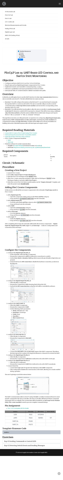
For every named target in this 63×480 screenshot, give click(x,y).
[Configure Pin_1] (22, 272)
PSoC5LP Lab (9, 15)
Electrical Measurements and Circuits (15, 25)
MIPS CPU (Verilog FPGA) (12, 35)
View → (20, 59)
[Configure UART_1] (18, 326)
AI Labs (7, 39)
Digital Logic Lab (10, 32)
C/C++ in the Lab (9, 22)
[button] (31, 432)
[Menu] (60, 4)
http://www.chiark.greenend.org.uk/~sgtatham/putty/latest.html (32, 147)
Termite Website (18, 145)
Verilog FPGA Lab (10, 28)
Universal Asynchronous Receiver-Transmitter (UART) (20, 135)
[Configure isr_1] (22, 345)
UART (9, 140)
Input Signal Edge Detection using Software (17, 136)
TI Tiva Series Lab (10, 11)
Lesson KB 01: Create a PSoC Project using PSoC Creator (21, 133)
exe (38, 145)
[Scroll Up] (59, 473)
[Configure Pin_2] (22, 295)
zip (40, 145)
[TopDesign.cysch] (32, 238)
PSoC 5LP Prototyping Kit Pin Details (18, 408)
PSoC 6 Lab (8, 18)
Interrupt (10, 142)
